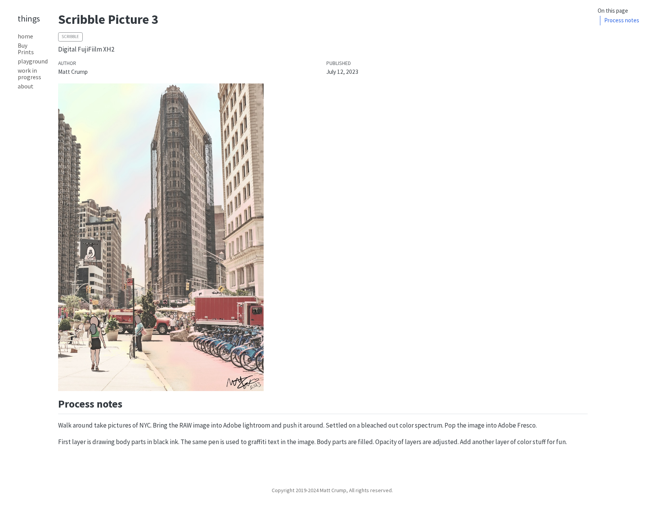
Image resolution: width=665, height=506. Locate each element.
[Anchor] (129, 403)
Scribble (70, 36)
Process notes (621, 20)
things (29, 18)
